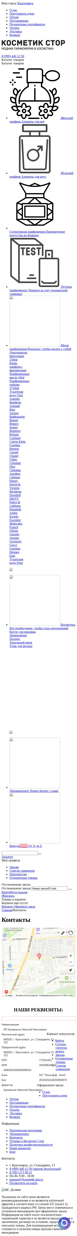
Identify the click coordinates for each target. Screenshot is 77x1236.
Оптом (14, 17)
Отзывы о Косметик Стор (26, 1141)
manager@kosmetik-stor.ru (26, 1179)
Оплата (14, 28)
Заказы (14, 867)
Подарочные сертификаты (27, 24)
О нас (13, 10)
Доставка (15, 31)
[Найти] (39, 854)
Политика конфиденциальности (31, 1144)
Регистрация (18, 892)
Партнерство (18, 874)
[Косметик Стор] (33, 49)
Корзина (7, 906)
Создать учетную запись (61, 1047)
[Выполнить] (70, 889)
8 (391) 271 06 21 (20, 1172)
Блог (12, 1151)
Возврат (14, 35)
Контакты (16, 1137)
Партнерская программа (25, 1130)
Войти (6, 892)
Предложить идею (21, 13)
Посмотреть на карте (23, 1183)
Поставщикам (18, 20)
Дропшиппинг (19, 1134)
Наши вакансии (20, 1148)
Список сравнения (22, 870)
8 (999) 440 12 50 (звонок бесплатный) (35, 1168)
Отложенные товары (23, 877)
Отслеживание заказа (16, 888)
